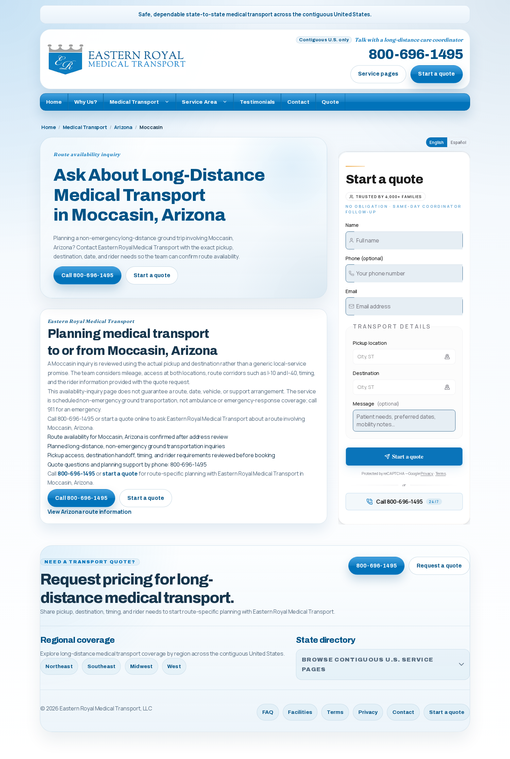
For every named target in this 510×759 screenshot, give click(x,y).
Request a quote (439, 566)
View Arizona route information (89, 511)
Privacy (426, 473)
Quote (330, 102)
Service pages (378, 74)
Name (352, 225)
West (174, 666)
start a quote (120, 473)
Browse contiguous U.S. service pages (367, 664)
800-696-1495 (415, 54)
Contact (298, 102)
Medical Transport (85, 127)
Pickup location (370, 343)
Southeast (101, 666)
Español (458, 142)
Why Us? (85, 102)
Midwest (141, 666)
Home (54, 102)
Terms (440, 473)
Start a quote (436, 74)
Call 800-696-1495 (87, 275)
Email (351, 291)
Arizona (123, 127)
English (437, 142)
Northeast (59, 666)
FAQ (267, 712)
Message (376, 403)
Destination (366, 373)
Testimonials (257, 102)
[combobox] (404, 356)
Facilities (300, 712)
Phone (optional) (364, 258)
